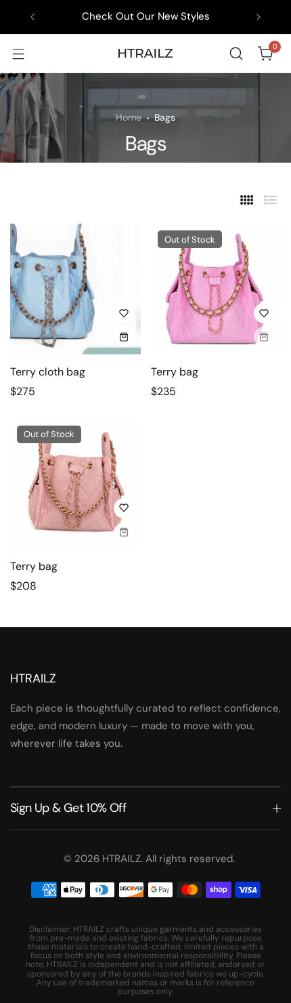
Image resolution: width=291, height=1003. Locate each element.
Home (128, 117)
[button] (32, 17)
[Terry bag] (216, 289)
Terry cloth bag (47, 372)
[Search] (236, 53)
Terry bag (174, 372)
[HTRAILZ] (145, 53)
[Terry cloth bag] (75, 289)
